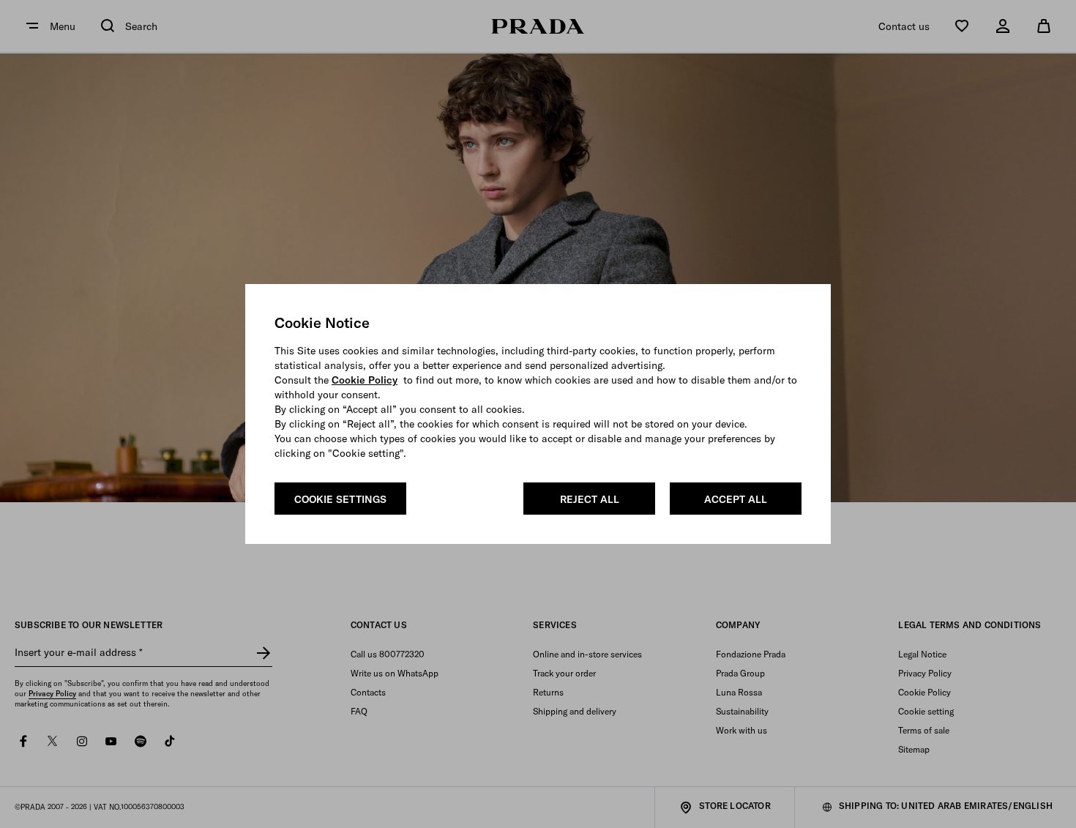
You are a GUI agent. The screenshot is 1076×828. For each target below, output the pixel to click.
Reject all (589, 499)
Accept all (735, 499)
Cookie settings (340, 499)
